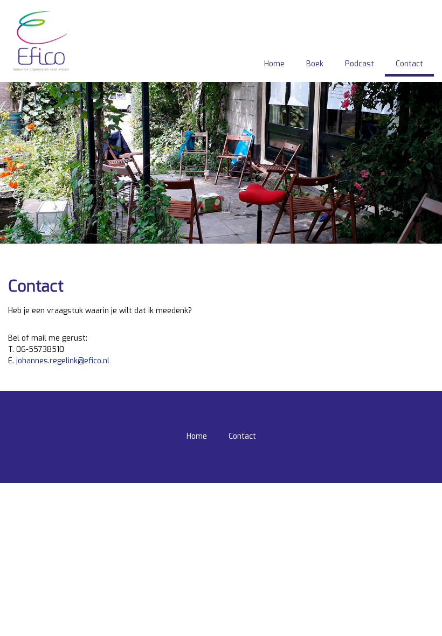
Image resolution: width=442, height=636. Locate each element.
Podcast (359, 64)
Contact (409, 64)
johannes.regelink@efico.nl (62, 361)
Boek (314, 64)
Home (274, 64)
